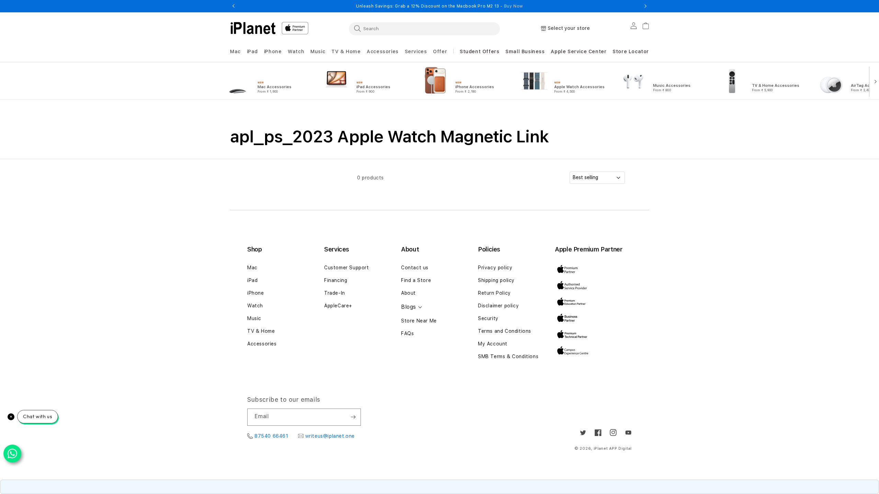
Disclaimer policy (498, 305)
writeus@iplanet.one (330, 436)
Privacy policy (495, 267)
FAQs (407, 333)
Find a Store (416, 280)
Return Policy (494, 293)
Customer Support (346, 267)
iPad (252, 280)
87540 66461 (271, 436)
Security (488, 318)
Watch (255, 305)
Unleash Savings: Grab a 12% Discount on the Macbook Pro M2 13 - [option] (439, 6)
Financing (335, 280)
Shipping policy (496, 280)
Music (254, 318)
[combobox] (424, 28)
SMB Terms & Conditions (508, 356)
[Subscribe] (353, 417)
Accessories (262, 343)
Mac (252, 267)
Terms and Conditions (504, 331)
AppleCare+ (338, 305)
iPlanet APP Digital (613, 448)
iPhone (255, 293)
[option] (267, 81)
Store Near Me (419, 321)
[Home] (253, 28)
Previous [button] (233, 6)
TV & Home (261, 331)
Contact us (415, 267)
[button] (235, 52)
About (408, 293)
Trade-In (334, 293)
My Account (492, 343)
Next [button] (645, 6)
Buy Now (513, 6)
